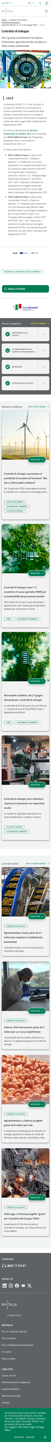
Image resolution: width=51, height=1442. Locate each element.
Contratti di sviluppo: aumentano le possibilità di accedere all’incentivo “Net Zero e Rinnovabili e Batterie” (25, 478)
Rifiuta (30, 1437)
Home (4, 19)
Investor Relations (10, 1389)
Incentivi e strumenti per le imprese (22, 271)
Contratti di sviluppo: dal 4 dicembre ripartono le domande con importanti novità (24, 803)
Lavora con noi (9, 1375)
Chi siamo (6, 1351)
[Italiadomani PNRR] (25, 308)
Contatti (6, 1402)
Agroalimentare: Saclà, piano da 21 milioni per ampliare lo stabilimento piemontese (23, 937)
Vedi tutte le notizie (37, 407)
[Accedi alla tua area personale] (47, 3)
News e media (8, 1358)
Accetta (18, 1437)
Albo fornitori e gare (11, 1395)
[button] (8, 3)
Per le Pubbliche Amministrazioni (18, 1345)
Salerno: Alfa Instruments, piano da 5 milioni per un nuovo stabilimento (24, 1029)
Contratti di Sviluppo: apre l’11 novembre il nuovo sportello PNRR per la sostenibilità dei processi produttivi (25, 591)
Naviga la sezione (15, 289)
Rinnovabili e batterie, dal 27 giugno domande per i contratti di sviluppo (23, 697)
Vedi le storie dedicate (36, 863)
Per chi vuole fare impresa (14, 1331)
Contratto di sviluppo (11, 22)
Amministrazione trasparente (16, 1382)
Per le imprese (8, 1338)
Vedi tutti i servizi (38, 323)
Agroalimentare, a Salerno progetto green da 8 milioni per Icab (23, 1123)
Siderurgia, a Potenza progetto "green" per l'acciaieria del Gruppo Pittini (25, 1216)
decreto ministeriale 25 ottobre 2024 (20, 132)
